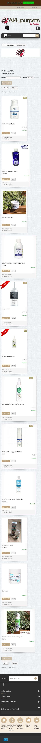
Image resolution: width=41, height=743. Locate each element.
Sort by (3, 77)
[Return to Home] (3, 45)
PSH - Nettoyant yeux (8, 124)
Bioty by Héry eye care (8, 356)
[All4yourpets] (20, 21)
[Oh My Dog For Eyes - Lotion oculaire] (19, 389)
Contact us (20, 7)
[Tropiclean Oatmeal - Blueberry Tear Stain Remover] (18, 622)
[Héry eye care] (14, 294)
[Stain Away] (14, 576)
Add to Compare (8, 139)
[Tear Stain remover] (14, 202)
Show (25, 77)
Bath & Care (10, 45)
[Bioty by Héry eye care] (14, 341)
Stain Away (5, 591)
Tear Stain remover (7, 217)
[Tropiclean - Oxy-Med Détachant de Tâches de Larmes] (19, 484)
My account (5, 696)
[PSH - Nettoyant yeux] (14, 109)
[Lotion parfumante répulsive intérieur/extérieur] (14, 530)
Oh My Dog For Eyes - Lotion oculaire (13, 404)
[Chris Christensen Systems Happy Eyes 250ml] (19, 248)
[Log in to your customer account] (38, 28)
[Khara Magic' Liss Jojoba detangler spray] (19, 437)
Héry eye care (6, 309)
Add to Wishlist (8, 183)
